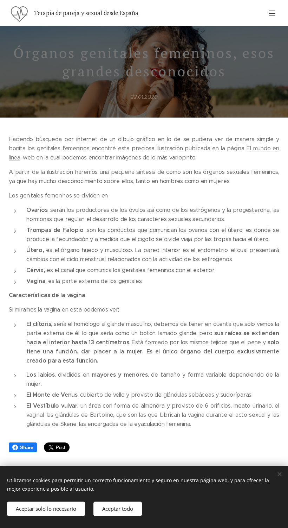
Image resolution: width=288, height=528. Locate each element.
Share (26, 447)
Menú (272, 13)
